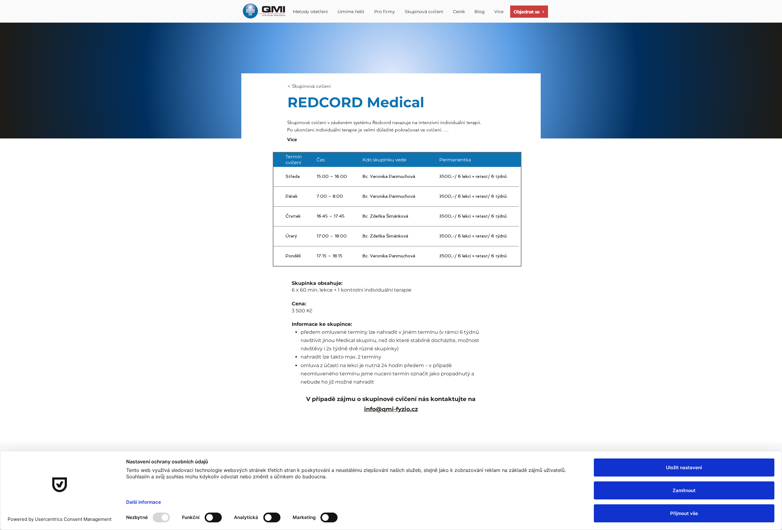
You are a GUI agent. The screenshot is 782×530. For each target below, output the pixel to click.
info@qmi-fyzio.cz (391, 409)
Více (292, 139)
